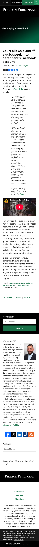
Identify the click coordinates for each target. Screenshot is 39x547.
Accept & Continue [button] (13, 543)
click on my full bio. (11, 425)
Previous (8, 297)
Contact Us (28, 3)
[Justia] (25, 434)
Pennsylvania (15, 283)
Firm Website (16, 3)
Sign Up (19, 328)
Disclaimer (19, 499)
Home (5, 3)
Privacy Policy (19, 491)
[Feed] (31, 434)
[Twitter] (13, 434)
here (22, 194)
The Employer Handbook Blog (19, 9)
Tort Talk (18, 89)
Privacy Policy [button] (19, 540)
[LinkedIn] (19, 434)
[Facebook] (8, 434)
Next (27, 297)
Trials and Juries (23, 285)
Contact (19, 495)
